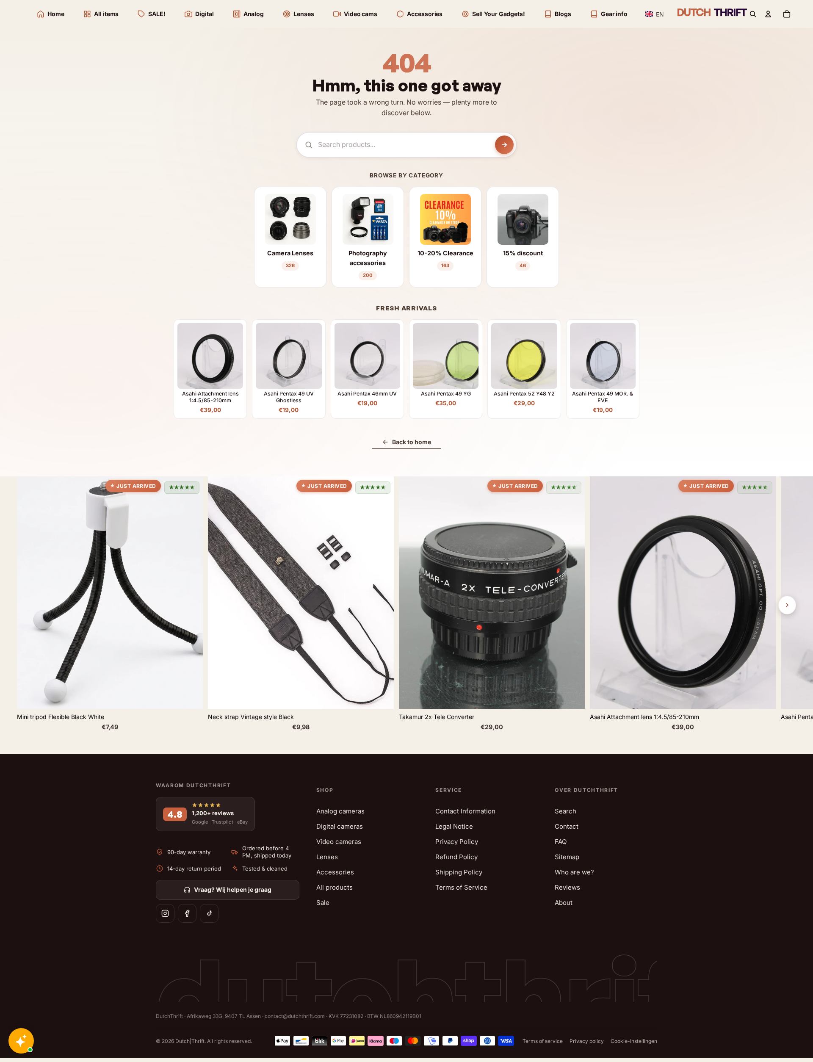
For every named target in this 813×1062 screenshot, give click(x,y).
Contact (566, 826)
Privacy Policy (456, 842)
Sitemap (567, 857)
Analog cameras (340, 811)
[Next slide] (787, 605)
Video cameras (338, 842)
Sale (322, 903)
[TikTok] (209, 913)
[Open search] (753, 14)
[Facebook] (187, 913)
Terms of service (543, 1041)
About (563, 903)
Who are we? (574, 872)
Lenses (327, 857)
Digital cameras (339, 826)
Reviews (567, 887)
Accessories (335, 872)
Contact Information (465, 811)
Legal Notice (454, 826)
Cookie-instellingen (634, 1041)
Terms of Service (461, 887)
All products (334, 887)
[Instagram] (165, 913)
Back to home (411, 441)
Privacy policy (587, 1041)
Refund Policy (456, 857)
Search (565, 811)
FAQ (561, 842)
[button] (655, 14)
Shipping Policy (458, 872)
